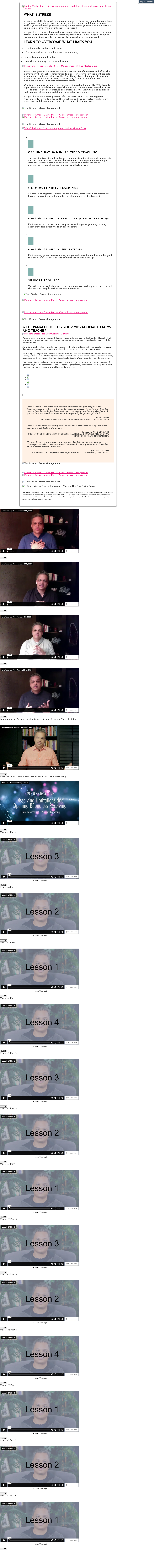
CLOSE (3, 558)
